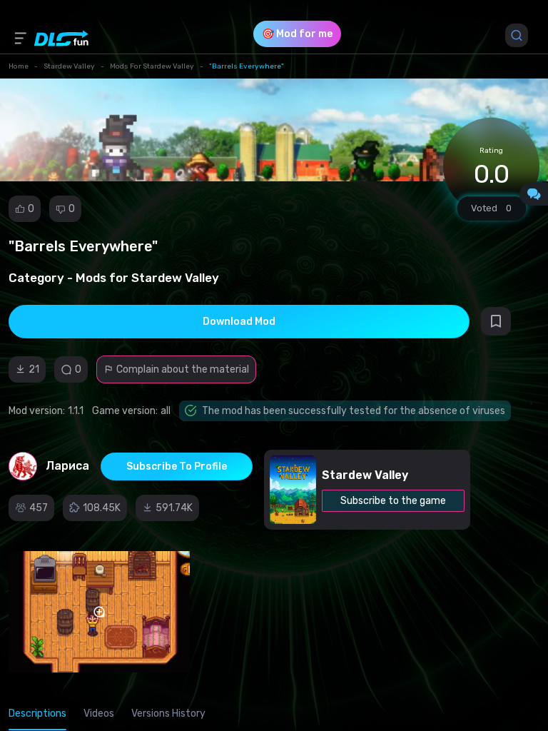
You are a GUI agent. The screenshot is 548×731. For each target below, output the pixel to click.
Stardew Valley (69, 66)
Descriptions (37, 713)
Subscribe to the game (393, 501)
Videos (98, 713)
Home (19, 66)
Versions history (168, 713)
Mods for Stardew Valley (152, 66)
